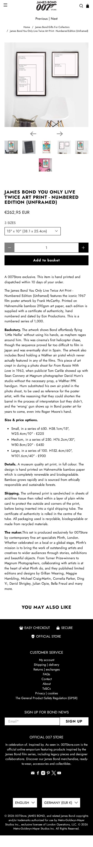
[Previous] (33, 133)
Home (26, 27)
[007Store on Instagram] (43, 774)
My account (46, 660)
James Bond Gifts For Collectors (52, 27)
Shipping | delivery (46, 664)
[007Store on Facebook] (38, 774)
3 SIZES (10, 222)
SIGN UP (74, 721)
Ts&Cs (46, 688)
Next (54, 18)
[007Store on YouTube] (59, 774)
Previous (41, 18)
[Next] (59, 133)
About (47, 683)
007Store (20, 816)
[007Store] (46, 5)
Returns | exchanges (46, 669)
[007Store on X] (53, 774)
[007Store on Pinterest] (48, 774)
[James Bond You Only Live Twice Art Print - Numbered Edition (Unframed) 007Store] (46, 84)
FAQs (46, 674)
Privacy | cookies (46, 693)
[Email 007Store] (33, 774)
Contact (47, 679)
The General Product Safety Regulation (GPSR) (46, 698)
